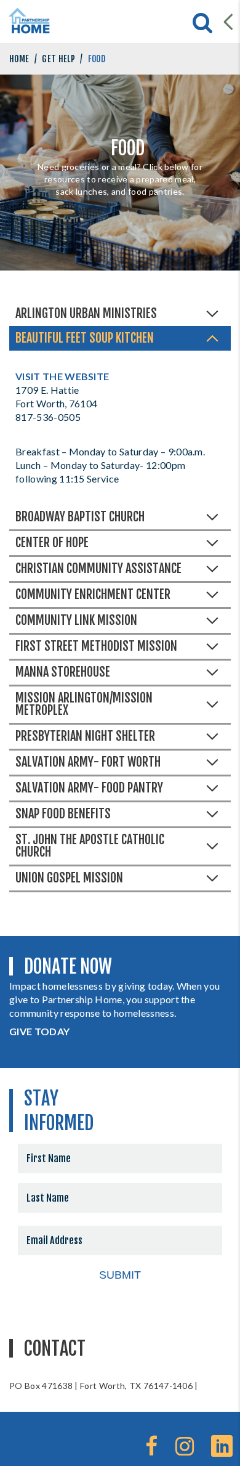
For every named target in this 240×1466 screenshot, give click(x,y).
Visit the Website (62, 376)
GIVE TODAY (39, 1031)
